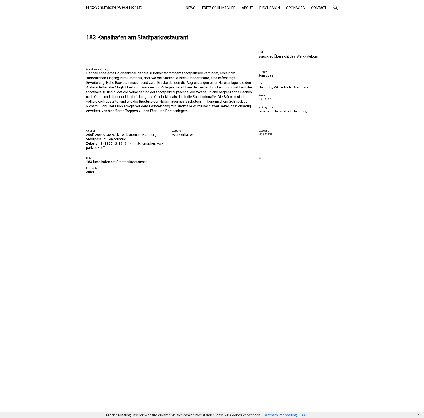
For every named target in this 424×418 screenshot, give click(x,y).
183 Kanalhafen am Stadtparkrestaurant (137, 37)
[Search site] (335, 8)
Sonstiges (265, 75)
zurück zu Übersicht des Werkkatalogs (288, 56)
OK (304, 415)
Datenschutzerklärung (280, 415)
